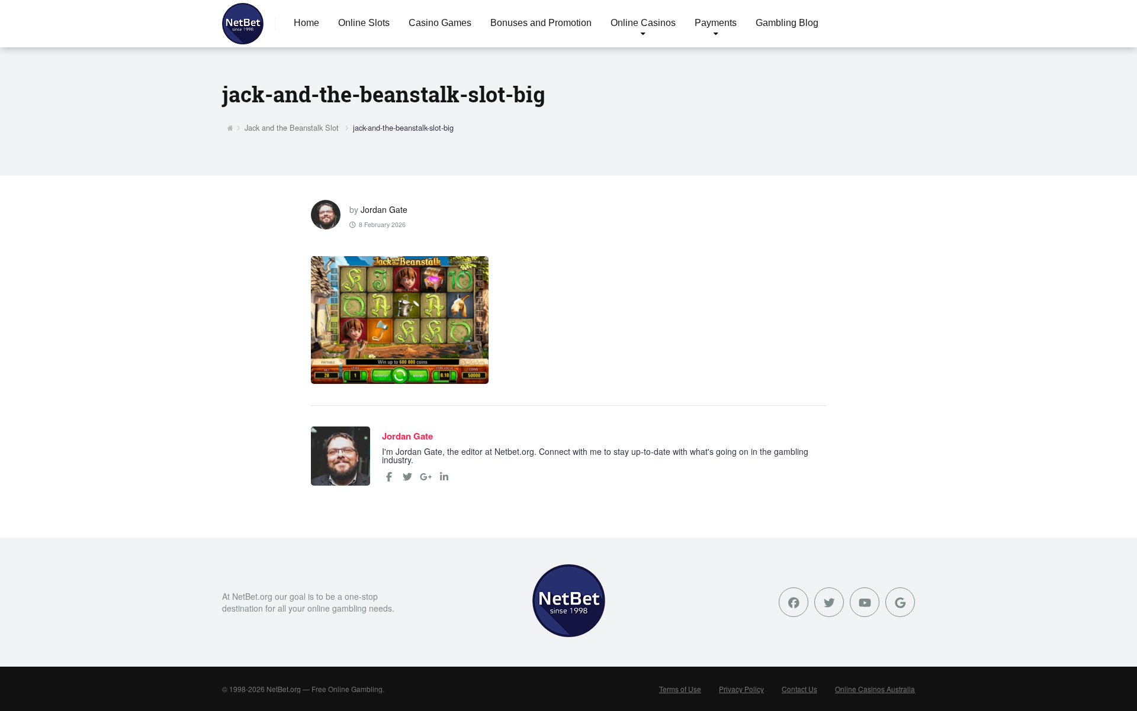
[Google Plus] (900, 602)
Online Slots (364, 23)
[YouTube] (864, 602)
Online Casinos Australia (875, 689)
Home (306, 23)
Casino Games (440, 23)
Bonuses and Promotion (541, 23)
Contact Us (799, 689)
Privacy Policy (741, 689)
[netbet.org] (243, 23)
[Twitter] (407, 477)
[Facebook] (389, 477)
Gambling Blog (787, 23)
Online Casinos (643, 23)
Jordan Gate (384, 209)
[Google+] (426, 477)
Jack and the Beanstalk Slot (292, 127)
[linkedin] (444, 477)
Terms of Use (680, 689)
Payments (716, 23)
